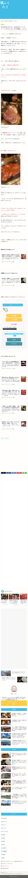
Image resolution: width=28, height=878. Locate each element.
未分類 (4, 848)
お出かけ (5, 818)
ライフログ (5, 831)
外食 (4, 838)
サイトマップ (5, 866)
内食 (4, 834)
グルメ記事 (14, 319)
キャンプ (5, 821)
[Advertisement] (19, 9)
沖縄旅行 (5, 851)
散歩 (4, 841)
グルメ (3, 24)
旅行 (4, 844)
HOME (15, 324)
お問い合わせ (5, 868)
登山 (4, 857)
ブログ (4, 828)
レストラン (14, 343)
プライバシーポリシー (7, 863)
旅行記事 (14, 315)
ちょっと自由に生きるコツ (17, 861)
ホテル (14, 339)
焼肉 (7, 438)
